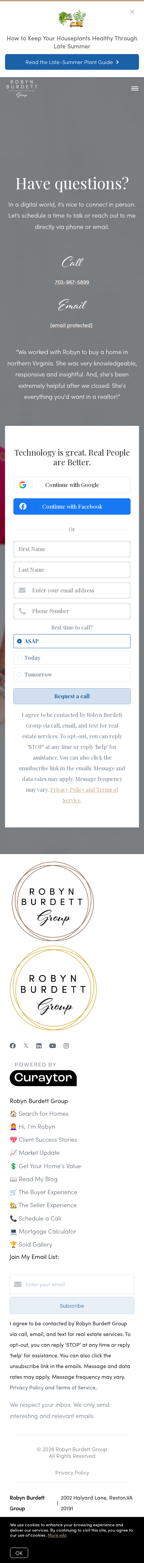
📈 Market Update (35, 1152)
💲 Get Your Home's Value (45, 1165)
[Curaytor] (43, 1084)
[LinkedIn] (39, 1045)
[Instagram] (66, 1045)
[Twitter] (25, 1045)
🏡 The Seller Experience (43, 1205)
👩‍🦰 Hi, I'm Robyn (32, 1126)
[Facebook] (13, 1045)
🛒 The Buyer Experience (43, 1192)
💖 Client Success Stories (43, 1139)
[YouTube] (52, 1045)
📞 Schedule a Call (35, 1218)
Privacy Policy (72, 1472)
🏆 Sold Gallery (31, 1244)
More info (57, 1535)
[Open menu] (134, 88)
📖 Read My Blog (34, 1179)
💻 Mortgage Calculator (43, 1231)
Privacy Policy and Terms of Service (52, 1387)
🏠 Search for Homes (39, 1113)
